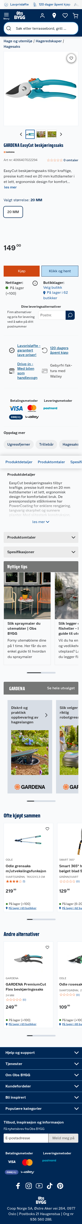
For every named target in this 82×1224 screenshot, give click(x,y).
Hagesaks (12, 46)
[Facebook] (18, 1185)
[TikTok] (49, 1185)
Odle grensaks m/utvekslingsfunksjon (26, 868)
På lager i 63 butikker (22, 908)
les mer (10, 187)
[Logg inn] (42, 15)
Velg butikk (52, 287)
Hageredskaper (49, 41)
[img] (28, 881)
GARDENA (12, 978)
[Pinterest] (60, 1185)
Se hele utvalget (61, 688)
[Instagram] (28, 1185)
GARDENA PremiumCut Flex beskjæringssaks (26, 986)
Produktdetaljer (18, 462)
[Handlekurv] (75, 15)
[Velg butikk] (54, 15)
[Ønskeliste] (65, 15)
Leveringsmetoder (58, 400)
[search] (8, 28)
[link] (62, 160)
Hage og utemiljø (18, 41)
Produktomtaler (51, 462)
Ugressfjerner (18, 444)
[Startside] (24, 15)
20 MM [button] (13, 212)
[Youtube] (39, 1185)
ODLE (9, 859)
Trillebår (46, 444)
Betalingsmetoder (24, 400)
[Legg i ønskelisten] (71, 58)
